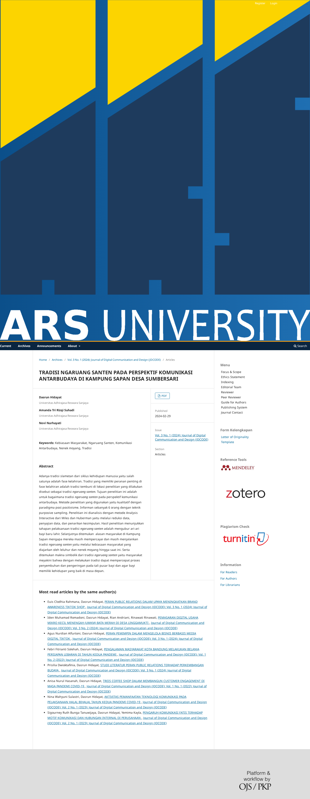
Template (227, 442)
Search (302, 346)
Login (273, 3)
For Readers (228, 572)
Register (260, 3)
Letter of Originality (235, 437)
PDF (164, 396)
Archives (24, 346)
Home (43, 360)
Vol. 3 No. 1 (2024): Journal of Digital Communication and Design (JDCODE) (114, 360)
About (73, 346)
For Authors (228, 578)
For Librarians (230, 585)
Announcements (49, 346)
